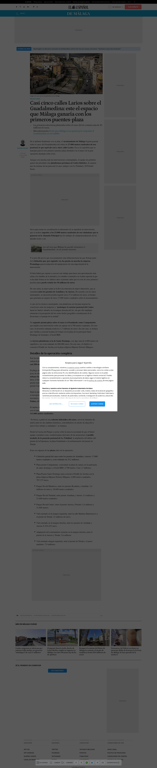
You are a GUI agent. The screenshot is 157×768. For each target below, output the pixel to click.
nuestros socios (73, 367)
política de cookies (96, 380)
